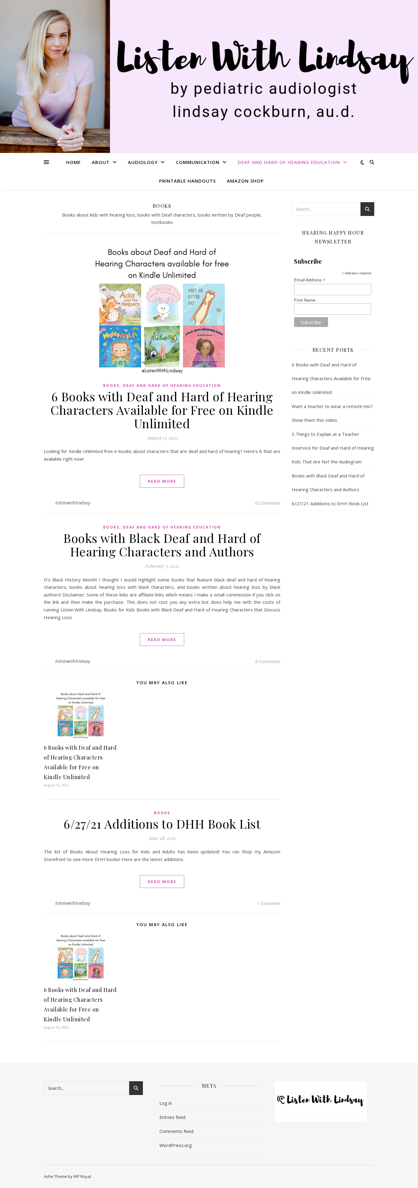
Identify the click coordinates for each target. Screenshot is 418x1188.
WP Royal (82, 1176)
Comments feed (176, 1131)
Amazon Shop (245, 181)
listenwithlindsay (72, 503)
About (101, 162)
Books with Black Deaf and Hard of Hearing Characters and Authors (162, 544)
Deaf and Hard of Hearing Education (289, 162)
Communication (197, 162)
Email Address (309, 280)
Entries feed (172, 1117)
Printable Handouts (187, 181)
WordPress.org (175, 1145)
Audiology (143, 162)
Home (73, 162)
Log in (165, 1103)
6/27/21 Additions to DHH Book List (162, 823)
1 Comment (268, 903)
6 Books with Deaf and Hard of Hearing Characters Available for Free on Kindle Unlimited (162, 409)
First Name (304, 300)
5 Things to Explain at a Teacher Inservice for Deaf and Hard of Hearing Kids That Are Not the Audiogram (333, 448)
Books (111, 385)
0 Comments (267, 503)
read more (162, 481)
